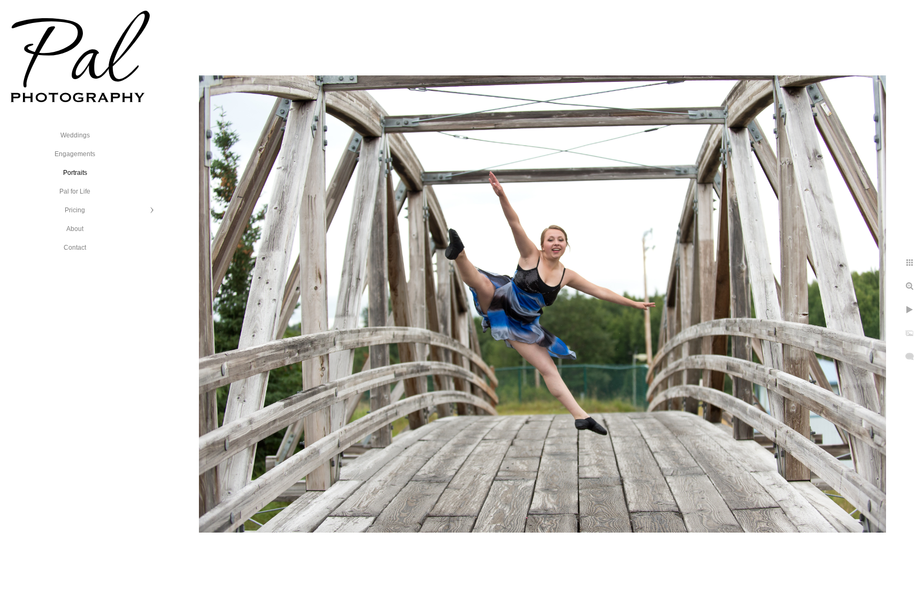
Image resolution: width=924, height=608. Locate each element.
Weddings (75, 135)
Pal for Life (74, 191)
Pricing (75, 210)
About (74, 229)
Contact (75, 247)
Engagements (75, 154)
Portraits (75, 172)
